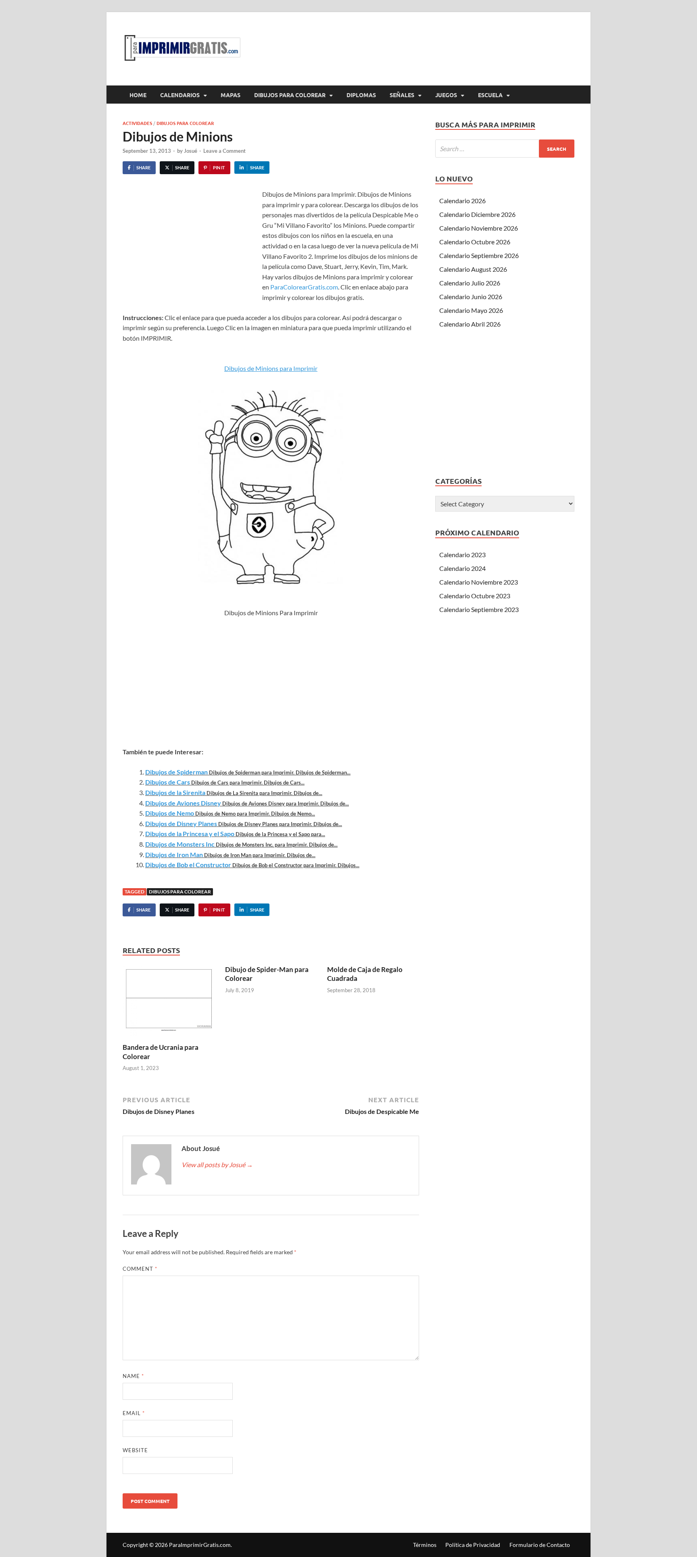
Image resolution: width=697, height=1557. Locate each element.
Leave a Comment (224, 151)
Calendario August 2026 (473, 269)
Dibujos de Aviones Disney (183, 803)
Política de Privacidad (472, 1544)
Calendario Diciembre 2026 (477, 214)
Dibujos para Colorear (290, 94)
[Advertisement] (190, 249)
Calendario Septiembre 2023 (479, 609)
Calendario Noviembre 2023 (478, 582)
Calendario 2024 (462, 568)
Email (134, 1413)
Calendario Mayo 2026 (471, 310)
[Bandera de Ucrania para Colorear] (169, 1003)
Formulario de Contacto (539, 1544)
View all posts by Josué (217, 1164)
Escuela (490, 94)
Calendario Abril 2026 (470, 324)
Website (135, 1450)
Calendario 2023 (462, 554)
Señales (402, 94)
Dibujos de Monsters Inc (180, 844)
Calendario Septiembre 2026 (479, 255)
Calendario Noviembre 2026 (478, 228)
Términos (424, 1544)
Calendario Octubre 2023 (474, 595)
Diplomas (361, 94)
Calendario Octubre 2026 (474, 242)
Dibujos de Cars (167, 782)
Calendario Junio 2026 (470, 296)
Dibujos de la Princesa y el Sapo (189, 833)
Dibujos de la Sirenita (175, 792)
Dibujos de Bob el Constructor (188, 864)
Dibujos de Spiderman (176, 772)
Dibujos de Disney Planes (181, 823)
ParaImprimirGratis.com (200, 1544)
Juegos (446, 94)
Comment (140, 1269)
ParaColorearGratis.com (304, 287)
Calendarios (180, 94)
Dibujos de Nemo (169, 813)
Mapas (230, 94)
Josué (190, 151)
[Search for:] (504, 148)
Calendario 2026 (462, 200)
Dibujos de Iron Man (174, 854)
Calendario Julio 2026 (469, 283)
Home (137, 94)
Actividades (137, 123)
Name (133, 1376)
